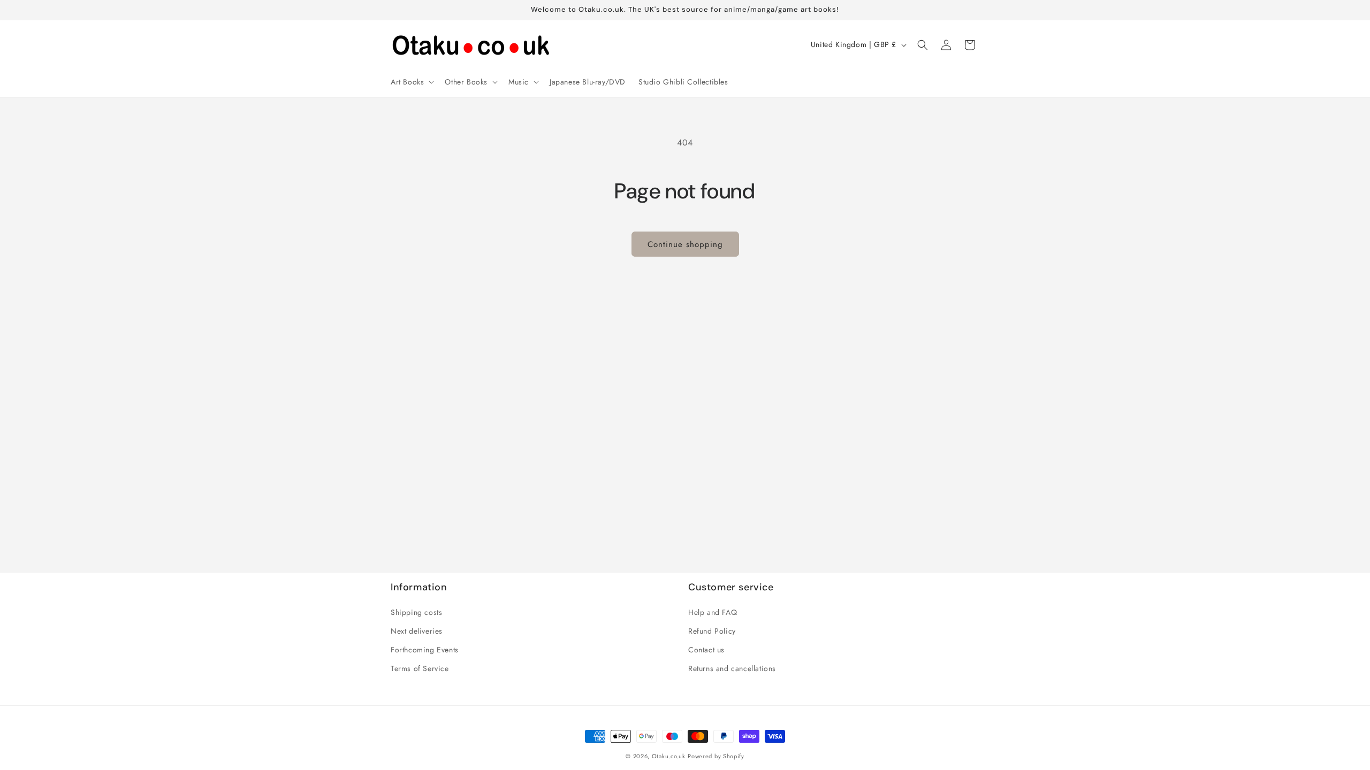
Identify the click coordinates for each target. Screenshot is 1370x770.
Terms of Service (420, 668)
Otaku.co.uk (669, 756)
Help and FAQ (712, 612)
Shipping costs (416, 612)
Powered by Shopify (716, 756)
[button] (411, 82)
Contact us (706, 649)
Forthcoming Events (425, 649)
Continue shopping (685, 244)
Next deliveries (417, 631)
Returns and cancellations (732, 668)
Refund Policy (712, 631)
